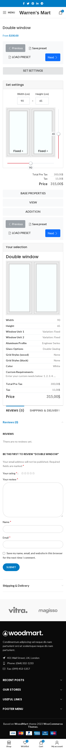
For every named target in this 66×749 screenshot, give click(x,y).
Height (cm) (42, 93)
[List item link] (33, 663)
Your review (10, 479)
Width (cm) (23, 93)
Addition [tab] (33, 211)
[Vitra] (18, 610)
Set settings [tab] (33, 70)
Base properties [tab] (33, 193)
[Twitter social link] (28, 3)
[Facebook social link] (24, 3)
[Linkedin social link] (37, 3)
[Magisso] (48, 610)
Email (6, 537)
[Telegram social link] (42, 3)
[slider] (58, 134)
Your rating (10, 473)
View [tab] (33, 202)
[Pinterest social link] (32, 3)
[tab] (15, 410)
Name (7, 522)
